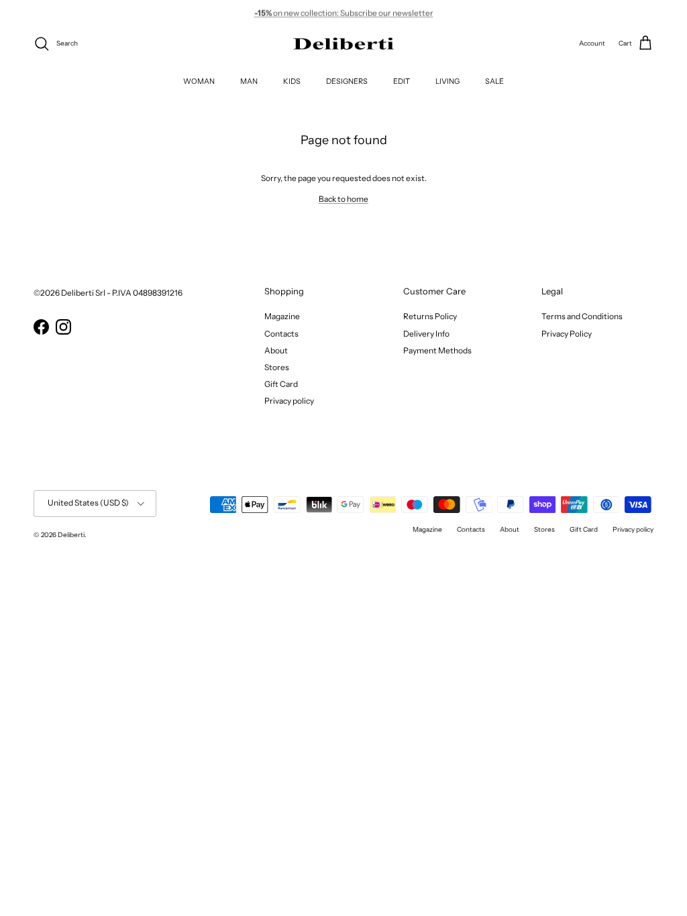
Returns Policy (430, 316)
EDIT (401, 81)
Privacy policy (289, 401)
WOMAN (199, 81)
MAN (249, 81)
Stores (276, 367)
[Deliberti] (343, 44)
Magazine (282, 316)
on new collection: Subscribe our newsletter (343, 12)
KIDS (292, 81)
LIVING (447, 81)
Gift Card (281, 384)
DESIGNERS (347, 81)
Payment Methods (437, 350)
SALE (494, 81)
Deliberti (71, 534)
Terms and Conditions (582, 316)
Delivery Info (426, 334)
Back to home (343, 199)
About (276, 350)
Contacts (281, 334)
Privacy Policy (566, 334)
